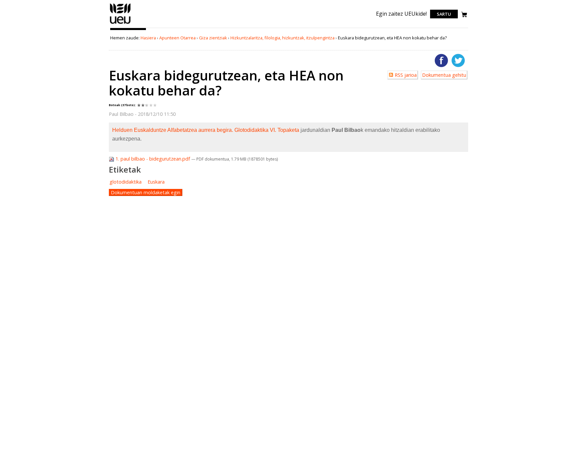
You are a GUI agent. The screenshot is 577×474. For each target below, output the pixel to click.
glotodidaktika (126, 182)
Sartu (444, 14)
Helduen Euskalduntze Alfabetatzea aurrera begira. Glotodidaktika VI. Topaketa (205, 130)
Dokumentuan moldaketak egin (145, 192)
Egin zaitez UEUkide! (401, 13)
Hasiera (148, 38)
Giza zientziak (213, 38)
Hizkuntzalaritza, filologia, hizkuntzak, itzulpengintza (282, 38)
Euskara (156, 182)
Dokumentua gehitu (444, 75)
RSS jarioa (406, 75)
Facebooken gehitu (441, 60)
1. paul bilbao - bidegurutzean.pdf (152, 159)
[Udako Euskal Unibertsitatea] (120, 23)
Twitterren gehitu (458, 60)
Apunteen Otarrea (177, 38)
